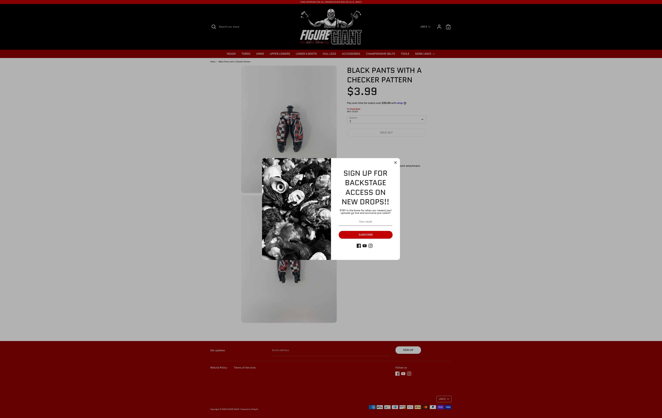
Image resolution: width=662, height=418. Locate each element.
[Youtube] (365, 246)
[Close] (395, 162)
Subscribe (366, 235)
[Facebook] (359, 246)
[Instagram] (370, 246)
